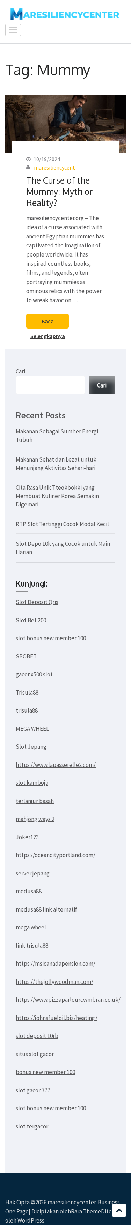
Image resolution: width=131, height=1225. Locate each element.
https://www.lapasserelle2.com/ (56, 765)
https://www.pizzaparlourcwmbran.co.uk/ (68, 1000)
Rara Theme (86, 1211)
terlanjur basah (35, 801)
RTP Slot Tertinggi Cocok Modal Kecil (62, 524)
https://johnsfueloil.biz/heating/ (56, 1018)
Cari (20, 371)
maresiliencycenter (72, 1202)
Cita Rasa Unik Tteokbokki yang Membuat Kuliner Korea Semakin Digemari (57, 496)
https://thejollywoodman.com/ (54, 982)
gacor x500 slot (34, 674)
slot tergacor (32, 1126)
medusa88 (29, 891)
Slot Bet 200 (31, 620)
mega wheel (31, 927)
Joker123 (27, 837)
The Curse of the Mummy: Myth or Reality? (59, 191)
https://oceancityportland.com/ (55, 855)
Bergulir (119, 1210)
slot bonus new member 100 (51, 638)
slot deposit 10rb (37, 1036)
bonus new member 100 (45, 1072)
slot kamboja (32, 783)
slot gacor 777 (33, 1090)
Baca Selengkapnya (47, 323)
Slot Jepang (31, 746)
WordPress (30, 1220)
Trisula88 (27, 692)
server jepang (33, 873)
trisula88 (27, 710)
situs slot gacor (35, 1054)
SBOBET (26, 656)
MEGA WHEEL (32, 729)
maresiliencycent (54, 167)
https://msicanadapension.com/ (55, 963)
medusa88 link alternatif (46, 909)
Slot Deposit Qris (37, 602)
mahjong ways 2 (35, 819)
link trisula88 (32, 945)
